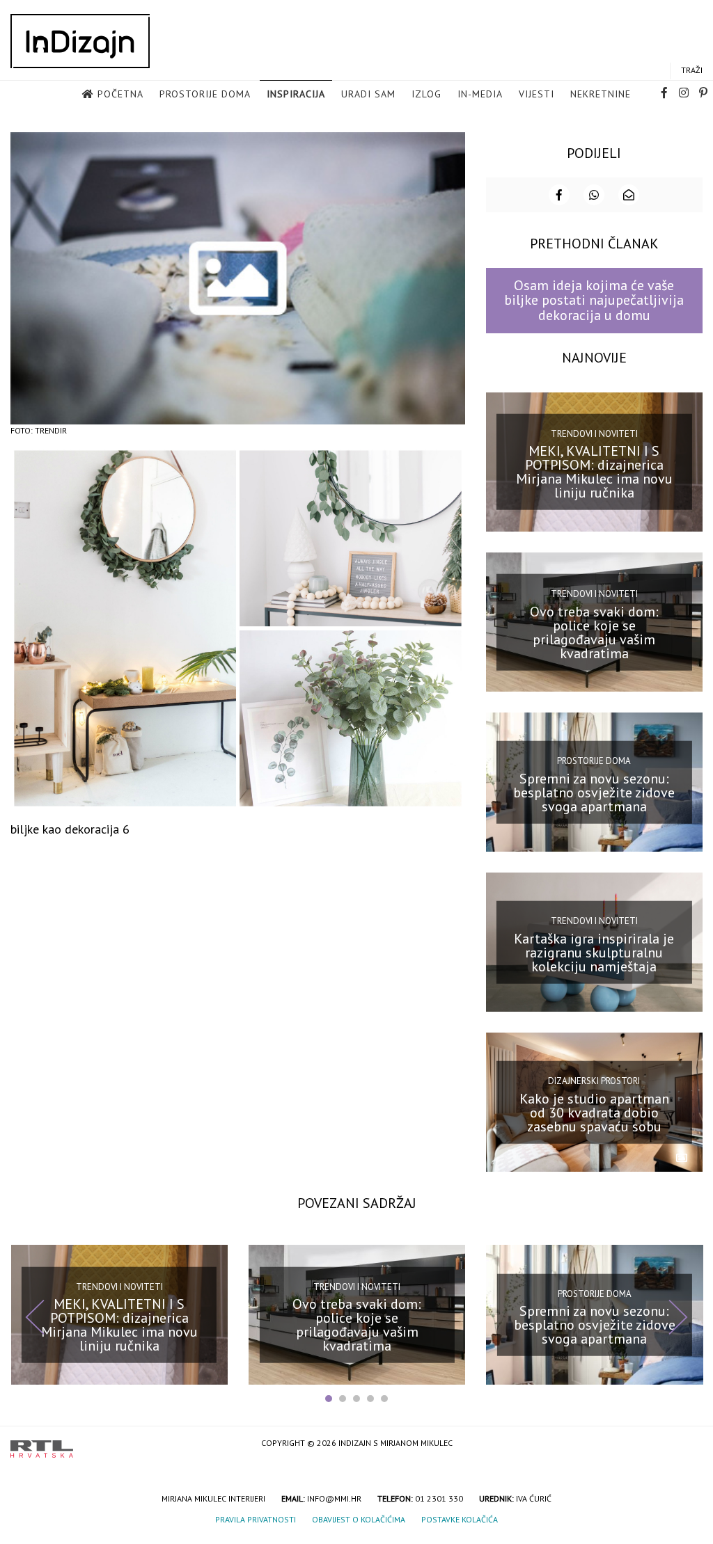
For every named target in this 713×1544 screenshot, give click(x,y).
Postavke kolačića (459, 1519)
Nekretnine (600, 94)
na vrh (689, 1444)
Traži (692, 70)
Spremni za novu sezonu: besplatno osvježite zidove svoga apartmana (594, 792)
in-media (480, 94)
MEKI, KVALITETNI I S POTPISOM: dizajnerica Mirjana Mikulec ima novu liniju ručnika (594, 472)
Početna (120, 94)
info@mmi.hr (334, 1498)
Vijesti (536, 94)
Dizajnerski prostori (594, 1081)
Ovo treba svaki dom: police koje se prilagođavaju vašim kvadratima (594, 632)
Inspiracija (296, 94)
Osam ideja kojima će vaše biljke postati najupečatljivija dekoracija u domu (594, 300)
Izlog (426, 94)
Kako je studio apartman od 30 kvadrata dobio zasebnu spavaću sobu (594, 1113)
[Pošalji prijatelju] (628, 194)
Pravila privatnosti (255, 1519)
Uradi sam (368, 94)
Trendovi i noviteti (594, 434)
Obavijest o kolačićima (358, 1519)
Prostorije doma (205, 94)
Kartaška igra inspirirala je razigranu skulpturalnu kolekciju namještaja (594, 953)
